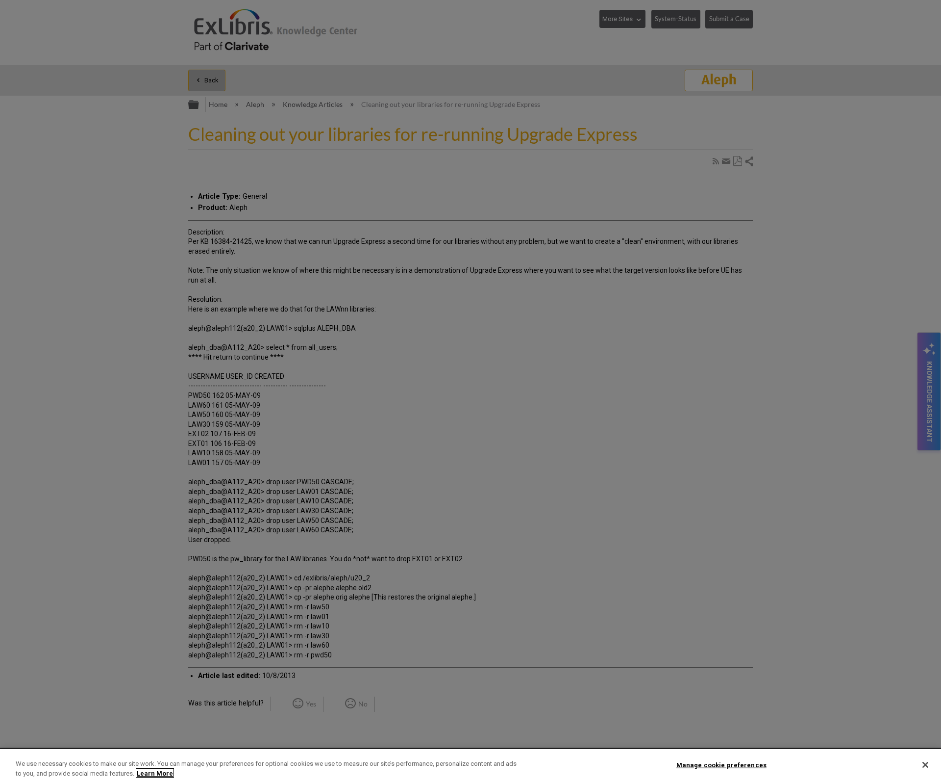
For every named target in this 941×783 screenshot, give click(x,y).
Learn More (155, 773)
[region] (470, 766)
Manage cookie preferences (721, 765)
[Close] (925, 765)
